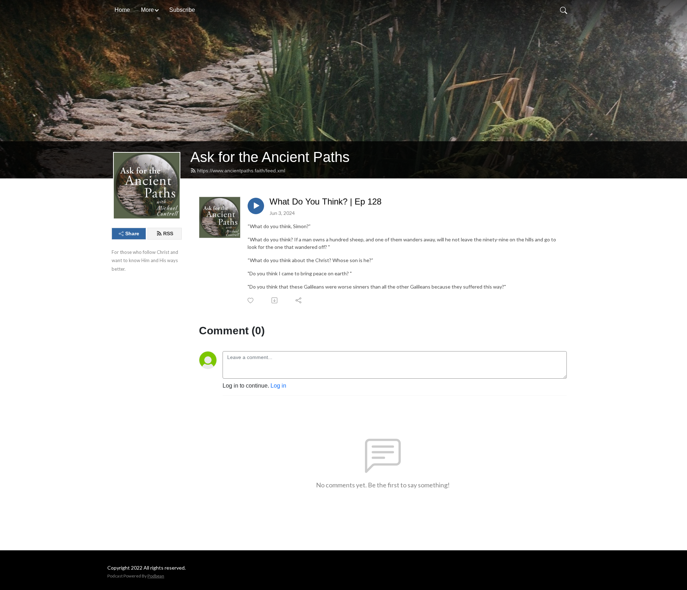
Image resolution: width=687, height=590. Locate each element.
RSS (168, 233)
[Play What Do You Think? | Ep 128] (256, 206)
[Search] (563, 10)
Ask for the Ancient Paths (270, 157)
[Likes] (251, 300)
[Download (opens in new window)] (275, 300)
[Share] (299, 300)
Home (122, 10)
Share (132, 233)
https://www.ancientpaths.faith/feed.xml (241, 170)
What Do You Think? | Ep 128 (325, 201)
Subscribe (182, 10)
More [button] (147, 10)
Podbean (155, 576)
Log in (278, 386)
